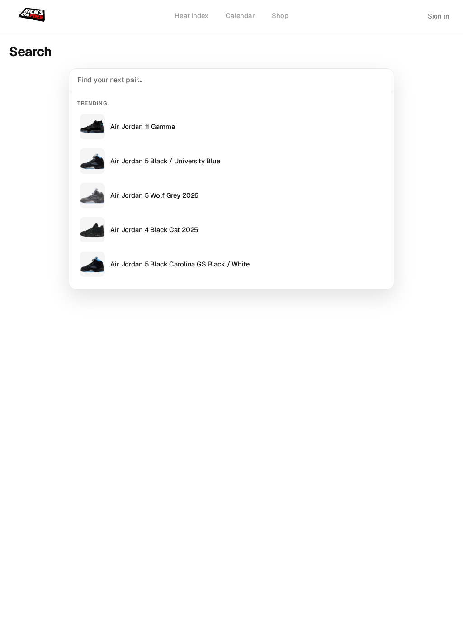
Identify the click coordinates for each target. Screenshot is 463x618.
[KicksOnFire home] (33, 15)
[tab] (191, 16)
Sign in (438, 16)
